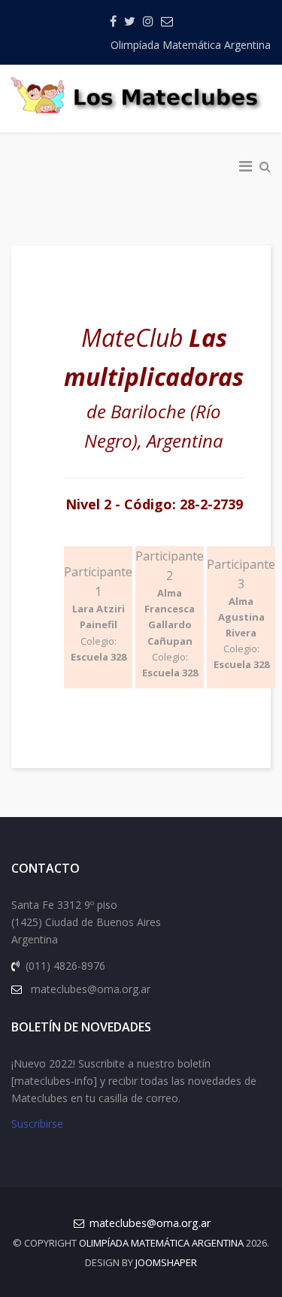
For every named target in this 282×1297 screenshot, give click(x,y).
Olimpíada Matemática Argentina (191, 45)
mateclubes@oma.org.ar (150, 1223)
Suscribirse (37, 1123)
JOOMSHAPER (166, 1262)
